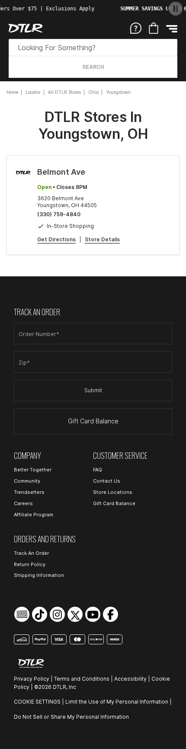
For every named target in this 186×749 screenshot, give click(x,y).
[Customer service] (135, 27)
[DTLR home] (25, 28)
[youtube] (92, 614)
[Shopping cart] (153, 28)
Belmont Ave (61, 171)
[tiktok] (39, 614)
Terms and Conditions (81, 678)
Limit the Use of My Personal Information (116, 701)
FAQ (97, 470)
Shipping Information (39, 575)
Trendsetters (29, 492)
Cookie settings (37, 701)
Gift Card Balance (93, 421)
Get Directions (56, 239)
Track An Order (31, 553)
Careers (23, 503)
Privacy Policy (31, 678)
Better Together (32, 470)
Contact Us (106, 481)
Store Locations (112, 492)
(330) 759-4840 (58, 214)
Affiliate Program (33, 515)
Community (27, 481)
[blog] (21, 614)
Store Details (102, 239)
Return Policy (29, 564)
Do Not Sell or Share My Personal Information (71, 717)
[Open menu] (171, 28)
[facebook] (110, 614)
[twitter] (75, 614)
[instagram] (57, 614)
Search (93, 67)
